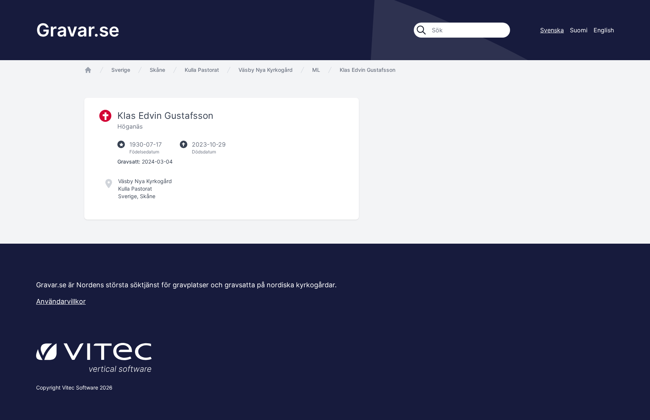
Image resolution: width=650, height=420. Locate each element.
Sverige (120, 70)
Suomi (579, 30)
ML (316, 70)
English (604, 30)
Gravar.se (77, 30)
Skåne (157, 70)
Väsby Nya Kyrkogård (265, 70)
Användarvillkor (61, 301)
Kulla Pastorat (202, 70)
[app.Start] (88, 70)
